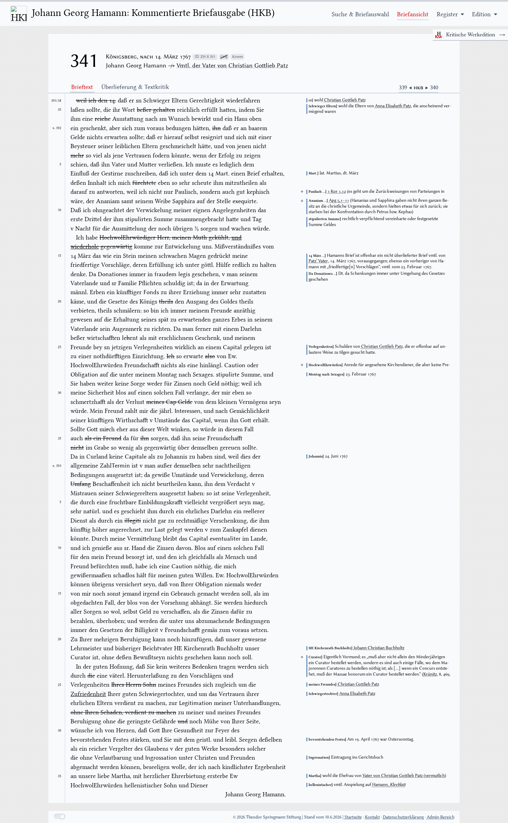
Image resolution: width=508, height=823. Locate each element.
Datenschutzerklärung (403, 817)
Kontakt (372, 817)
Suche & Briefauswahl (360, 14)
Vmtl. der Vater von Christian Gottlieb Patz (232, 65)
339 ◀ (406, 87)
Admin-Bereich (440, 817)
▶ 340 (431, 87)
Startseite (353, 817)
